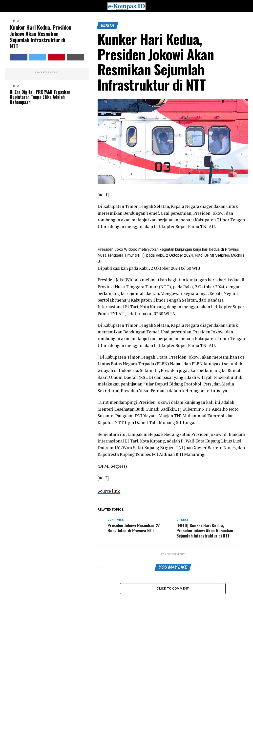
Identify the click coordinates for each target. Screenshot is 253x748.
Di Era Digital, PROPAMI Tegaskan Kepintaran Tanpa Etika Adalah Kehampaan (40, 97)
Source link (109, 491)
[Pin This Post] (56, 57)
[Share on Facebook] (18, 57)
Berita (14, 21)
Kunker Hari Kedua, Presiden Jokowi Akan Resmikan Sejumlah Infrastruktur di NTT (40, 36)
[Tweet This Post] (37, 57)
